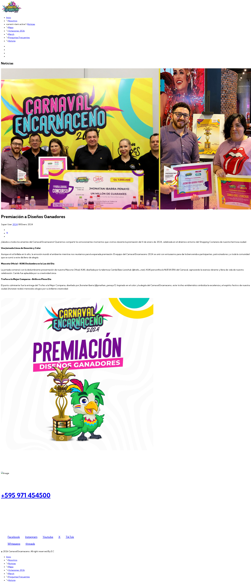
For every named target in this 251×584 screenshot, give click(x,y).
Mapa (10, 27)
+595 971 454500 (25, 495)
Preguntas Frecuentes (19, 37)
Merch (11, 34)
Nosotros (12, 20)
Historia (11, 41)
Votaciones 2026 (16, 31)
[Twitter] (7, 233)
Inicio (8, 17)
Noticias (31, 24)
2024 (15, 224)
